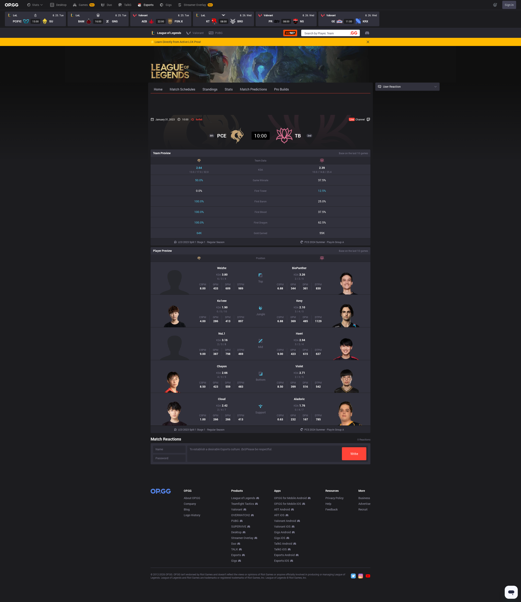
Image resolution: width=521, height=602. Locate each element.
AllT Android (282, 509)
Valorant (236, 509)
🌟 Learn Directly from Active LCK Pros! (176, 42)
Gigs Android (282, 532)
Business (364, 498)
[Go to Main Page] (11, 5)
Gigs (234, 561)
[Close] (368, 41)
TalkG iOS (280, 549)
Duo (233, 543)
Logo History (192, 515)
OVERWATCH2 (240, 515)
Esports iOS (281, 561)
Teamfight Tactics (242, 504)
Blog (187, 509)
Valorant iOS (282, 526)
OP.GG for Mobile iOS (287, 504)
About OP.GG (192, 498)
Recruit (363, 509)
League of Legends (243, 498)
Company (190, 504)
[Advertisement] (260, 104)
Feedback (331, 509)
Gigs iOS (279, 538)
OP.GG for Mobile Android (290, 498)
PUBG (235, 521)
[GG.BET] (290, 33)
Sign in (509, 5)
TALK (234, 549)
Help (328, 504)
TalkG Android (283, 543)
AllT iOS (279, 515)
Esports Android (284, 555)
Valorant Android (285, 521)
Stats (35, 5)
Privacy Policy (334, 498)
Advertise (364, 504)
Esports (236, 555)
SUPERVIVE (238, 526)
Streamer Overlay (242, 538)
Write (354, 454)
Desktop (236, 532)
